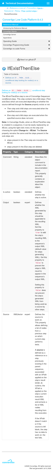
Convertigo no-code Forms (14, 48)
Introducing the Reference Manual (15, 28)
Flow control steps (29, 11)
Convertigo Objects (10, 31)
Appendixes (7, 38)
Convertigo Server (9, 34)
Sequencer (8, 11)
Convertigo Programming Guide (16, 45)
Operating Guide (10, 41)
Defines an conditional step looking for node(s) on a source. (21, 80)
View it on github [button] (26, 59)
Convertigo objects (35, 8)
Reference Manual (10, 24)
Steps (17, 11)
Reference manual (17, 8)
